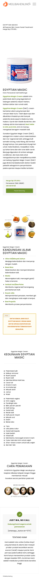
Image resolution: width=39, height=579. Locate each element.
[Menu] (33, 4)
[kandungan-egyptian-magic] (19, 227)
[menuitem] (29, 4)
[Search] (29, 4)
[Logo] (16, 4)
